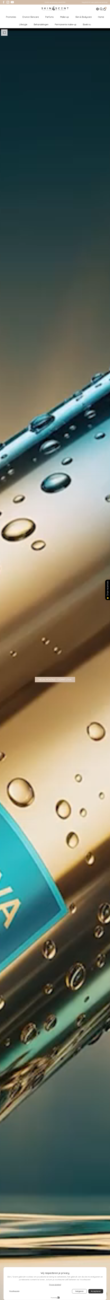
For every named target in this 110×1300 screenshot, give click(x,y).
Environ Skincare (31, 17)
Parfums (49, 17)
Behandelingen (41, 24)
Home (101, 17)
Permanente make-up (65, 24)
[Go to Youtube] (12, 2)
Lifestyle (23, 24)
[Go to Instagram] (8, 2)
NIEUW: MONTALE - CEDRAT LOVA (55, 679)
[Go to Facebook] (3, 2)
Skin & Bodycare (83, 17)
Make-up (64, 17)
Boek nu (87, 24)
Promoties (11, 17)
